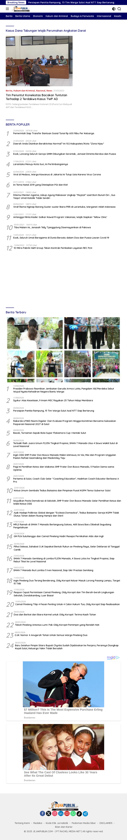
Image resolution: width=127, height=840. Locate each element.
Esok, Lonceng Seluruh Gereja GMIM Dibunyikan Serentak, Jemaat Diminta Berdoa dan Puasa (64, 153)
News (49, 90)
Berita (9, 90)
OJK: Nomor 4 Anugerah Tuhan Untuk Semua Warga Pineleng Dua (51, 635)
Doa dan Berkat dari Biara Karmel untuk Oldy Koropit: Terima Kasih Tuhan (55, 614)
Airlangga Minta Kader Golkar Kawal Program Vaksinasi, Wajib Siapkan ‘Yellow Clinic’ (60, 217)
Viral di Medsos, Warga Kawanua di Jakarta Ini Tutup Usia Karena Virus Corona (57, 174)
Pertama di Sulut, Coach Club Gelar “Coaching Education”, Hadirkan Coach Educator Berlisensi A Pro (66, 480)
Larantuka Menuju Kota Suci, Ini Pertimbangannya (40, 164)
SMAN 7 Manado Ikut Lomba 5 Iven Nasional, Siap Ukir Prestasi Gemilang (53, 570)
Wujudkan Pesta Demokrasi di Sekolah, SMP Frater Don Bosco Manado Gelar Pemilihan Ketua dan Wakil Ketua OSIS (67, 502)
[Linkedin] (61, 814)
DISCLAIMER (106, 823)
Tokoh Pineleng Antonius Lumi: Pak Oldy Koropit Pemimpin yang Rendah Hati (57, 624)
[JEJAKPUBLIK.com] (20, 9)
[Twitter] (48, 814)
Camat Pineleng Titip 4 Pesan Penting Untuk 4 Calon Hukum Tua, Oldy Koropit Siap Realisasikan (67, 604)
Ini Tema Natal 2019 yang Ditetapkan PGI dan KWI (40, 184)
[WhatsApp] (73, 814)
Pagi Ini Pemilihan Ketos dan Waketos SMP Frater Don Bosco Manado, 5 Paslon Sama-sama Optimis (63, 468)
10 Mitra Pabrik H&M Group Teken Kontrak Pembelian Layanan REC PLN (53, 247)
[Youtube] (67, 814)
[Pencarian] (119, 9)
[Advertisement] (63, 279)
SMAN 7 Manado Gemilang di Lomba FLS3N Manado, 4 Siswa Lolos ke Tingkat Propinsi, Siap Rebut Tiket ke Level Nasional (64, 560)
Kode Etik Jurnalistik (57, 823)
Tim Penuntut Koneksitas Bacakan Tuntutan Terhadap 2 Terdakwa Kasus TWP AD (36, 97)
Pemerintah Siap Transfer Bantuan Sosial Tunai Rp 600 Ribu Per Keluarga (53, 133)
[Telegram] (85, 813)
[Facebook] (42, 814)
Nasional (40, 90)
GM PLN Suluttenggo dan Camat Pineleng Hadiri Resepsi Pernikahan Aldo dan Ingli (59, 536)
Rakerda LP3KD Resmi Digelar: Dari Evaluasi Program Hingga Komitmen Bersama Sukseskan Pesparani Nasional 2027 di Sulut (64, 422)
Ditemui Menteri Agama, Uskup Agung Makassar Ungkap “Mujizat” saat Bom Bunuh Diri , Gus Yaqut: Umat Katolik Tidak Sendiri (64, 197)
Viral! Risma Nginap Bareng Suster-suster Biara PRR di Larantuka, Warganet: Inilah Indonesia (64, 206)
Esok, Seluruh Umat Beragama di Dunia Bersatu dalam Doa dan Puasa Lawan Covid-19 (61, 237)
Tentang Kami (22, 823)
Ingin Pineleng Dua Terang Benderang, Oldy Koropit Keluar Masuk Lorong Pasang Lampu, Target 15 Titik (67, 582)
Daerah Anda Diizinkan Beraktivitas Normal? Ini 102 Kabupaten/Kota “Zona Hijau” (58, 143)
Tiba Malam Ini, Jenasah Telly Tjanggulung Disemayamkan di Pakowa (52, 227)
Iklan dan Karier (64, 826)
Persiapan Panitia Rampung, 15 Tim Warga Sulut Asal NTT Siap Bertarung (48, 2)
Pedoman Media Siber (84, 823)
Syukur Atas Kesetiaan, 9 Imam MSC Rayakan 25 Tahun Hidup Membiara (53, 400)
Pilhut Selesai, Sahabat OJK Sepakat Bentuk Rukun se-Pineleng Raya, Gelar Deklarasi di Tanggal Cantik (67, 548)
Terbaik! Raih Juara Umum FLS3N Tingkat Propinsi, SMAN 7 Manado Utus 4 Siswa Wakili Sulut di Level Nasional (65, 445)
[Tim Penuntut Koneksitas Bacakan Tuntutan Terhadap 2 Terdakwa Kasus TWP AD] (39, 61)
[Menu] (8, 9)
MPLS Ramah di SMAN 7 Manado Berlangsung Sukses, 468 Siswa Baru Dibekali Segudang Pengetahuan (62, 526)
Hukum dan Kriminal (24, 90)
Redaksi (37, 823)
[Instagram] (54, 814)
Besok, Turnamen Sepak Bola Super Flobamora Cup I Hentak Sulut (49, 432)
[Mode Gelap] (114, 9)
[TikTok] (79, 813)
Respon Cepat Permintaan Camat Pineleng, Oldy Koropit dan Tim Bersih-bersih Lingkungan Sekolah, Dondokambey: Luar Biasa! (64, 594)
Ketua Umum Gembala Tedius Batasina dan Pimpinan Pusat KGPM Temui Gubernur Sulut (62, 490)
